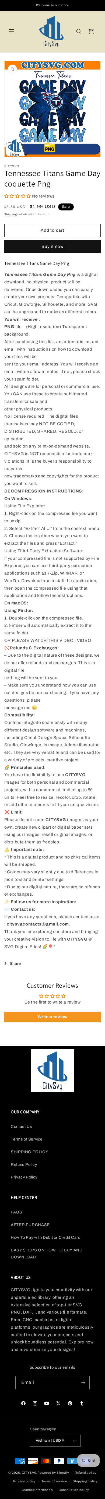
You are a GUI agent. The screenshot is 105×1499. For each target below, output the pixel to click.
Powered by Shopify (53, 1472)
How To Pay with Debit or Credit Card (45, 1237)
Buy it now (52, 246)
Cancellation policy (74, 1489)
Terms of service (54, 1481)
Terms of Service (27, 1139)
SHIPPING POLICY (29, 1152)
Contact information (37, 1489)
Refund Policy (24, 1164)
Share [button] (15, 963)
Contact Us (21, 1126)
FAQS (16, 1212)
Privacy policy (24, 1481)
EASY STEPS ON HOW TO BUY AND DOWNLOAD (47, 1253)
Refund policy (86, 1472)
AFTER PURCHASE (30, 1225)
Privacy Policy (24, 1177)
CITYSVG (29, 1472)
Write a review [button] (52, 1017)
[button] (11, 31)
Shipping (10, 214)
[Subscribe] (83, 1382)
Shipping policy (85, 1481)
